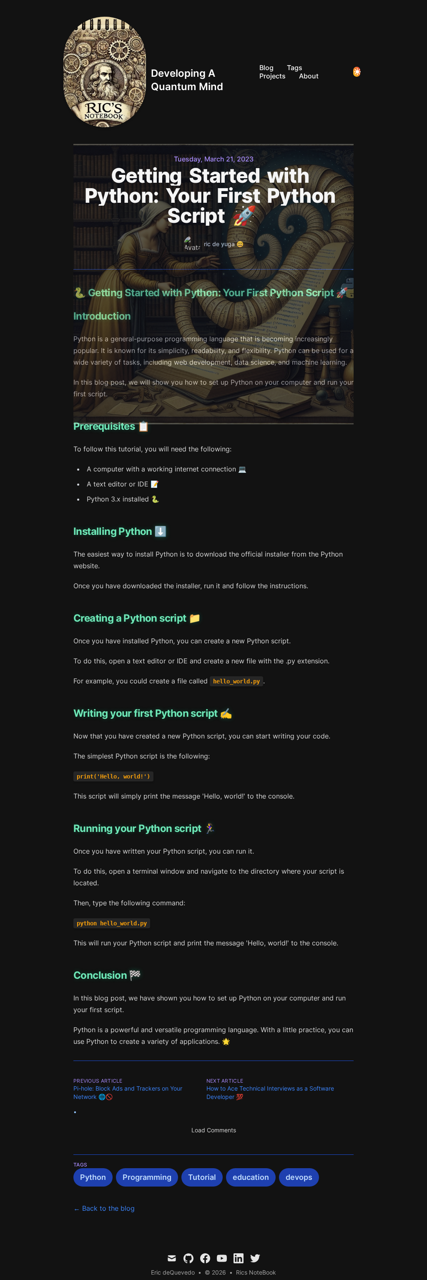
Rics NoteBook (256, 1272)
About (309, 76)
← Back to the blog (104, 1208)
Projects (272, 76)
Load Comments (213, 1130)
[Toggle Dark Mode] (357, 71)
